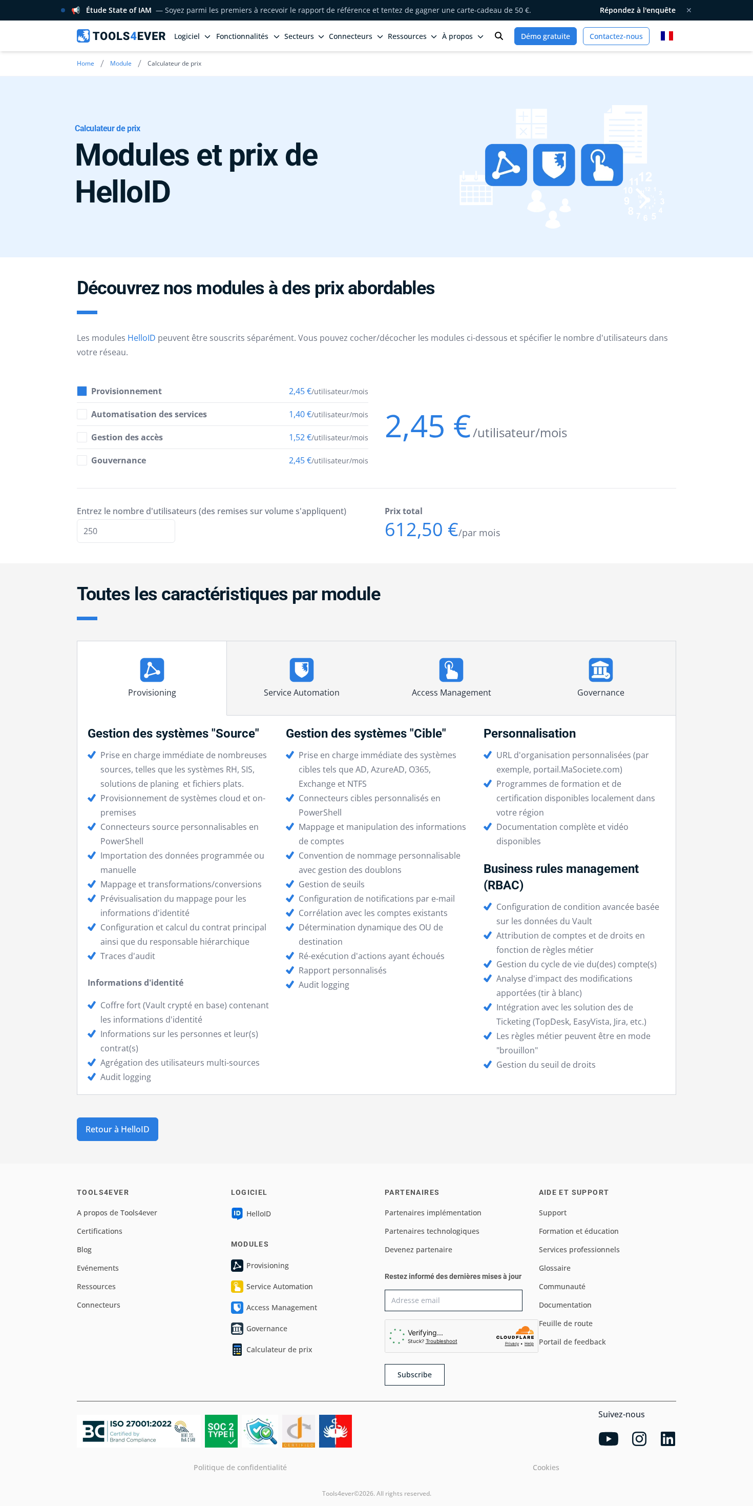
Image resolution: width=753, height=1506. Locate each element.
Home (85, 63)
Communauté (562, 1286)
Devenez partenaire (418, 1249)
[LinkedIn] (668, 1439)
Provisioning (152, 692)
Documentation (565, 1305)
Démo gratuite (545, 36)
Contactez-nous (616, 36)
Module (121, 63)
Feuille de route (566, 1323)
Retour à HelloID (118, 1129)
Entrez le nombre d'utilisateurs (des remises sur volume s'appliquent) (211, 511)
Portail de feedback (572, 1342)
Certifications (99, 1231)
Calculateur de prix (279, 1349)
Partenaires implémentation (433, 1212)
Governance (600, 692)
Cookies (546, 1467)
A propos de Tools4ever (117, 1212)
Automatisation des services (149, 414)
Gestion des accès (127, 437)
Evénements (98, 1268)
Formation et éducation (579, 1231)
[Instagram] (639, 1439)
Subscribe (415, 1374)
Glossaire (555, 1268)
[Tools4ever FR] (121, 35)
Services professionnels (579, 1249)
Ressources (96, 1286)
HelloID (142, 337)
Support (553, 1212)
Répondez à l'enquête (638, 10)
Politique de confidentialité (240, 1467)
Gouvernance (118, 460)
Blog (84, 1249)
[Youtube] (608, 1439)
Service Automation (302, 692)
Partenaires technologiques (432, 1231)
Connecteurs (98, 1305)
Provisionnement (126, 391)
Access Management (451, 692)
